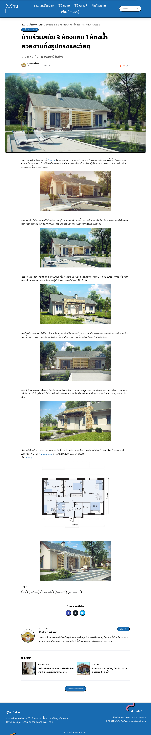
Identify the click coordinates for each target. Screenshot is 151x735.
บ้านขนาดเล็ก (46, 592)
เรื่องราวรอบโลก (36, 25)
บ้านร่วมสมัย (61, 592)
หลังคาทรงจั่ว (74, 592)
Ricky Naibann (33, 63)
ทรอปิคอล (34, 592)
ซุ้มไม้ (24, 592)
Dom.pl (29, 457)
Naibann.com (45, 454)
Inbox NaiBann (138, 717)
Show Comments (75, 688)
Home (24, 25)
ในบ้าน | (11, 8)
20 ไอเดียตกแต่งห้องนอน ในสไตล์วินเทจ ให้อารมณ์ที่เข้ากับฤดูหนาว (56, 670)
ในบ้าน (52, 160)
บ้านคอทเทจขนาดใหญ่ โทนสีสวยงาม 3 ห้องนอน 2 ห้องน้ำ (110, 670)
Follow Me (123, 629)
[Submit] (139, 9)
